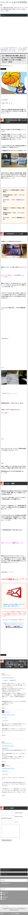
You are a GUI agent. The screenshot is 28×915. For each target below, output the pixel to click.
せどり (10, 65)
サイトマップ (5, 905)
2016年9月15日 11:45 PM (8, 768)
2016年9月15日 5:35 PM (8, 746)
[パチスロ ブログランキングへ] (18, 627)
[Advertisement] (14, 32)
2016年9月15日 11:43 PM (8, 714)
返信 (4, 708)
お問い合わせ (5, 892)
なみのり (7, 743)
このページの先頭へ (15, 913)
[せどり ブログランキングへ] (9, 627)
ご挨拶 (3, 894)
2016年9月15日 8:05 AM (8, 677)
